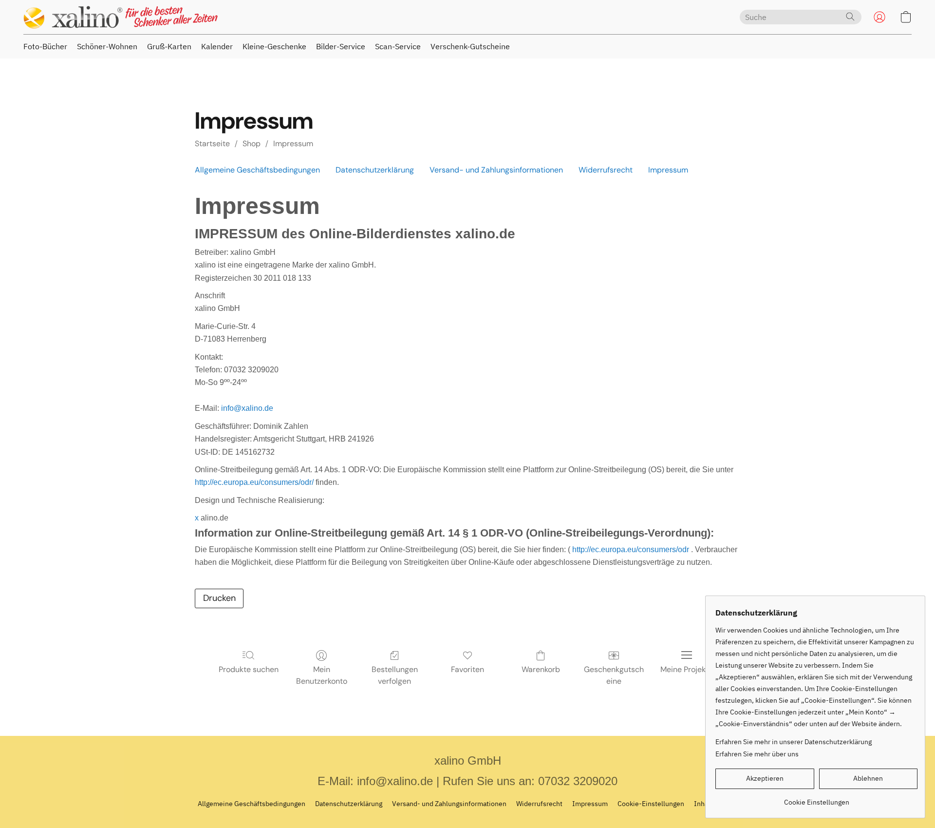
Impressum (293, 143)
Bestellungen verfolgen (395, 675)
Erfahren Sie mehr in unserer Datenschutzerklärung (793, 741)
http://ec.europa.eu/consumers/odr (630, 549)
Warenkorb (541, 669)
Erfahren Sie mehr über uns (757, 754)
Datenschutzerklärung (375, 170)
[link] (816, 798)
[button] (120, 17)
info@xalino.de (247, 408)
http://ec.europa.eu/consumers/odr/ (254, 482)
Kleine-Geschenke (274, 46)
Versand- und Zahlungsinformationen (496, 170)
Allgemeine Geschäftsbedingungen (257, 170)
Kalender (217, 46)
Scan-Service (398, 46)
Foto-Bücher (45, 46)
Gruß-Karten (169, 46)
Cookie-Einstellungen (650, 803)
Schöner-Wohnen (107, 46)
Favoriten (467, 669)
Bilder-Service (340, 46)
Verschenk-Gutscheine (470, 46)
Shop (252, 143)
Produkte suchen (249, 669)
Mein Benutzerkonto (321, 675)
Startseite (212, 143)
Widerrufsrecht (606, 170)
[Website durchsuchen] (850, 16)
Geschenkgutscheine (614, 675)
